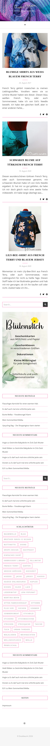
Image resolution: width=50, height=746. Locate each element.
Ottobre (35, 603)
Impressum (6, 705)
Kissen (7, 587)
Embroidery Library (14, 560)
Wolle (29, 640)
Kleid (18, 587)
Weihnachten (28, 635)
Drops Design (11, 550)
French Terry (11, 566)
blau (23, 534)
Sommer (35, 608)
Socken (22, 608)
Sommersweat (11, 613)
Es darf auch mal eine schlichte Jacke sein (18, 409)
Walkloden (10, 635)
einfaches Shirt (12, 555)
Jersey (29, 576)
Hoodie (8, 576)
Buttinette (10, 544)
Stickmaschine (26, 619)
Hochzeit (31, 571)
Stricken (8, 624)
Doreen (5, 463)
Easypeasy (28, 550)
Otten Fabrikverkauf (15, 603)
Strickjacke (24, 624)
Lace (27, 587)
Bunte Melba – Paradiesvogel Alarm (16, 414)
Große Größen (13, 571)
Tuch (6, 629)
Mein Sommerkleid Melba (12, 420)
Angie (4, 442)
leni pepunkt (28, 592)
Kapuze (34, 582)
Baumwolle (10, 534)
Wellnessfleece (12, 640)
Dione (23, 544)
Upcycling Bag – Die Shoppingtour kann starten (21, 425)
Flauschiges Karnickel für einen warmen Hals (20, 403)
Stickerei (9, 619)
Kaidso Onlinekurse (15, 582)
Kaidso (41, 576)
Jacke (19, 576)
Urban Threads (22, 629)
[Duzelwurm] (25, 10)
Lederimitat (10, 592)
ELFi (4, 468)
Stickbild (28, 613)
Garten (27, 566)
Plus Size (9, 608)
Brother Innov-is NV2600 (17, 539)
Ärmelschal (10, 645)
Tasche (38, 624)
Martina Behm (11, 597)
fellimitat (35, 560)
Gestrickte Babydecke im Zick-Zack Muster (27, 442)
